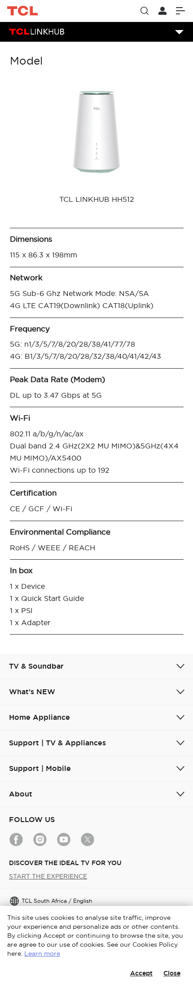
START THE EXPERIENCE (48, 876)
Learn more (42, 953)
